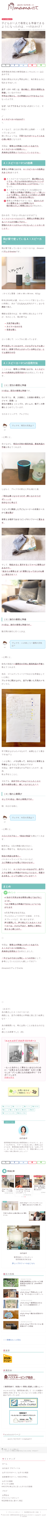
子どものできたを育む (9, 1113)
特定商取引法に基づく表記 (12, 1501)
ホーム (4, 1464)
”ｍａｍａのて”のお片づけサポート (20, 1041)
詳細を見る (9, 1077)
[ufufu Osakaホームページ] (23, 1403)
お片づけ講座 (7, 1481)
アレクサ (27, 1106)
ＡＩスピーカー (18, 1106)
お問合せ (5, 1495)
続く (12, 1109)
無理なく (25, 1109)
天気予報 (36, 1106)
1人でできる (7, 1106)
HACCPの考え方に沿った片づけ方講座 (17, 1486)
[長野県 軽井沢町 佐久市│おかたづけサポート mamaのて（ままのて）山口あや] (23, 13)
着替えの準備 (22, 1113)
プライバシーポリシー (10, 1498)
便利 (32, 1109)
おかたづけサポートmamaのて (20, 1439)
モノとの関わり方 (7, 19)
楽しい (5, 1109)
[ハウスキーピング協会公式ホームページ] (23, 1377)
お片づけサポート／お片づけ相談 (15, 1472)
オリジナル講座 (8, 1484)
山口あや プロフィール (11, 1468)
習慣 (18, 1109)
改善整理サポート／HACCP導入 (15, 1477)
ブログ (4, 1491)
